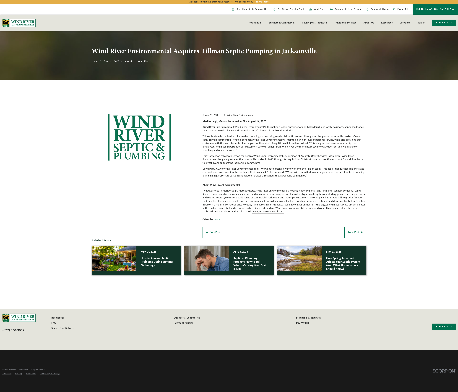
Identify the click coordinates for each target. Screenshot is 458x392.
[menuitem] (7, 374)
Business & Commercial (187, 318)
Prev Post (215, 232)
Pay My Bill (402, 9)
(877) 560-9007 (433, 9)
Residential (57, 318)
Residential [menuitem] (255, 22)
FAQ (53, 323)
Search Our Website (62, 328)
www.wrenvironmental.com (268, 211)
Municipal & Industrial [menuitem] (315, 22)
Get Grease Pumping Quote (291, 9)
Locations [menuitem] (405, 22)
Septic (217, 219)
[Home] (19, 23)
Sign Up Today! (262, 2)
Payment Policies (183, 323)
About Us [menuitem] (369, 22)
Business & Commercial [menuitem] (282, 22)
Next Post (353, 232)
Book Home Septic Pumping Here (253, 9)
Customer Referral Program (348, 9)
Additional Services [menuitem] (345, 22)
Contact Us (442, 22)
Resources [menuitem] (387, 22)
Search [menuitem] (421, 22)
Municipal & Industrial (308, 318)
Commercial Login (380, 9)
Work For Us (320, 9)
